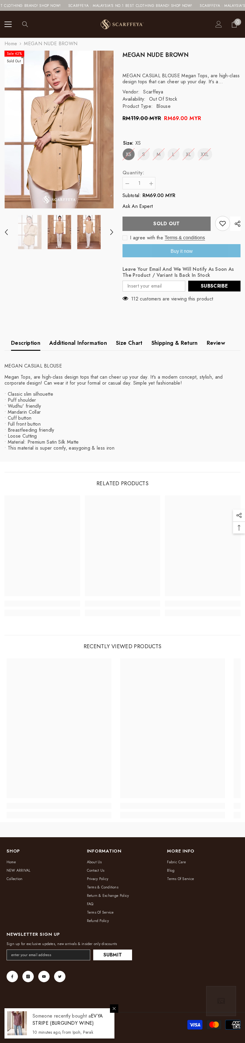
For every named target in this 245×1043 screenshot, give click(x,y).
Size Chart (129, 343)
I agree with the (146, 238)
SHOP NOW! (30, 5)
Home (10, 44)
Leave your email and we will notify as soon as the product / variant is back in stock (178, 272)
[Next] (111, 232)
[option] (59, 129)
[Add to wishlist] (222, 223)
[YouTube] (44, 976)
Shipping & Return (174, 343)
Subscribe (214, 285)
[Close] (114, 1008)
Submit (112, 954)
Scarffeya (153, 91)
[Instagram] (28, 976)
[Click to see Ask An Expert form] (221, 1001)
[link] (42, 604)
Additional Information (78, 343)
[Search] (25, 24)
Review (216, 343)
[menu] (8, 24)
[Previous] (6, 232)
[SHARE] (235, 224)
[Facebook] (12, 976)
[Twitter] (59, 976)
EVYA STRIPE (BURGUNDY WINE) (68, 1019)
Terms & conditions (185, 237)
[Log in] (218, 24)
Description (25, 343)
